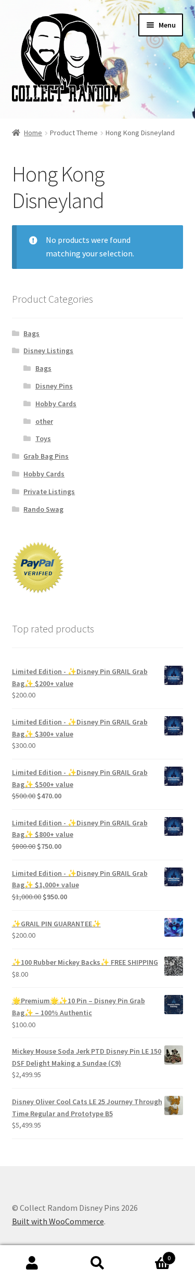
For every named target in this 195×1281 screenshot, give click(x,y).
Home (33, 132)
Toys (43, 438)
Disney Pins (54, 386)
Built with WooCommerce (58, 1221)
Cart (150, 1254)
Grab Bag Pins (46, 456)
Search (97, 1263)
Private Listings (49, 491)
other (44, 421)
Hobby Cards (55, 403)
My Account (32, 1263)
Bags (31, 333)
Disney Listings (48, 350)
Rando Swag (43, 509)
